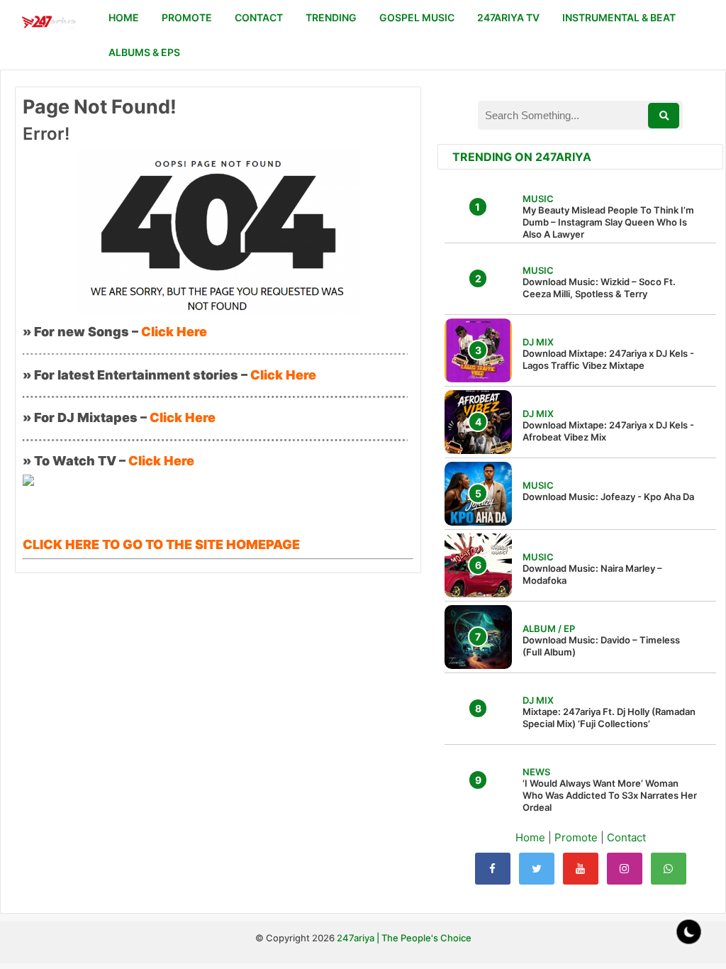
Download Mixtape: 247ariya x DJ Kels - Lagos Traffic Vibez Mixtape (608, 359)
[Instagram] (624, 869)
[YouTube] (580, 869)
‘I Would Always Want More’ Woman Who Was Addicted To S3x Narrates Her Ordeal (610, 795)
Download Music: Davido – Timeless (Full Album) (601, 646)
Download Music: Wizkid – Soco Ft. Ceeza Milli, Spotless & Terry (599, 287)
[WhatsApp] (668, 869)
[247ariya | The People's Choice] (48, 24)
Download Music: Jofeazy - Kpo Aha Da (608, 496)
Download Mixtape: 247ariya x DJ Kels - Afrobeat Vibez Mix (608, 431)
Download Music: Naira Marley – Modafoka (592, 574)
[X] (536, 869)
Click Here (174, 331)
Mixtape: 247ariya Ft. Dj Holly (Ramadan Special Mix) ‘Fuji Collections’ (609, 717)
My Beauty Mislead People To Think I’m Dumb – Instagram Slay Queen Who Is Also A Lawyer (608, 222)
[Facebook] (492, 869)
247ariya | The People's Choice (404, 937)
